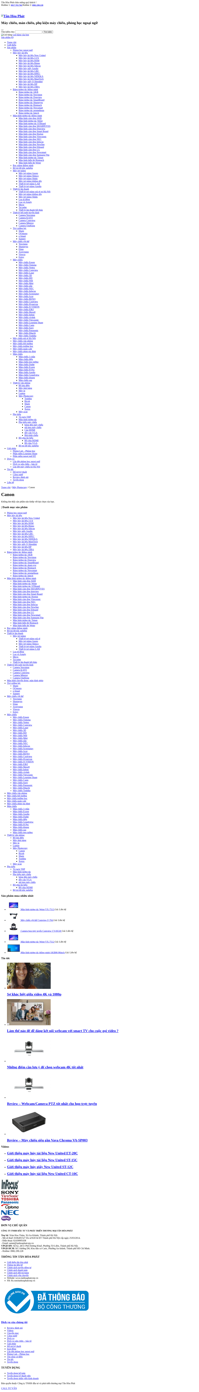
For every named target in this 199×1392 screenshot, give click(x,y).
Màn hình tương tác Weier (31, 121)
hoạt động (11, 1349)
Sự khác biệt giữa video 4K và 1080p (34, 994)
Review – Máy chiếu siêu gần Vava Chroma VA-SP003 (47, 1140)
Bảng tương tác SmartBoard (31, 100)
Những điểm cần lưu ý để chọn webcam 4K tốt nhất (45, 1067)
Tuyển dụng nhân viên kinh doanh (23, 1378)
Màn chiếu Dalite (27, 364)
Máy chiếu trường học (23, 346)
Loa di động (24, 199)
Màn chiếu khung (27, 377)
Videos (10, 1330)
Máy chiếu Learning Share (31, 322)
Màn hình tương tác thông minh (27, 115)
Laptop (22, 393)
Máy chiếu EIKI (26, 309)
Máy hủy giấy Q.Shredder (31, 81)
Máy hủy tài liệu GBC (29, 71)
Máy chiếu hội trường (23, 343)
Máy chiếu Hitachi (27, 333)
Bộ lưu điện (24, 385)
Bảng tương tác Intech (29, 113)
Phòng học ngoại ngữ (23, 50)
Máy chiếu (18, 259)
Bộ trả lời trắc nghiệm (23, 168)
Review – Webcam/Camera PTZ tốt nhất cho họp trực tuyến (52, 1104)
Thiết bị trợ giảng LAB (29, 184)
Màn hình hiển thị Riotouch (31, 160)
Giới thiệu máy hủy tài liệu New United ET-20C (42, 1153)
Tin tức (10, 469)
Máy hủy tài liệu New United (32, 55)
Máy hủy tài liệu (20, 53)
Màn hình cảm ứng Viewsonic (32, 136)
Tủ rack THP (25, 417)
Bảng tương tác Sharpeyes (31, 102)
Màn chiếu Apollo (27, 372)
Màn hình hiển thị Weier (30, 163)
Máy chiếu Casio (26, 325)
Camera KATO (26, 218)
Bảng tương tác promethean (31, 110)
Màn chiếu (18, 354)
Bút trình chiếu (31, 435)
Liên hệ (10, 482)
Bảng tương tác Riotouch (30, 105)
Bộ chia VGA (30, 443)
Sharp (21, 231)
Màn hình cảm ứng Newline (32, 144)
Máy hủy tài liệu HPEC (29, 73)
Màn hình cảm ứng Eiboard (31, 147)
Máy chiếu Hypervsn (28, 304)
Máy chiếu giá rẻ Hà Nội (24, 338)
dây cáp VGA (30, 432)
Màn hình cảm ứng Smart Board (33, 131)
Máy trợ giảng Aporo (28, 173)
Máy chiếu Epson (27, 262)
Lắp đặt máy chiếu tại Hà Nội (26, 466)
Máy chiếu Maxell (27, 312)
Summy (22, 239)
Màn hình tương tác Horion (25, 596)
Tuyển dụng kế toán (16, 1373)
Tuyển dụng (18, 480)
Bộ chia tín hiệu (26, 438)
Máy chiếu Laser (26, 273)
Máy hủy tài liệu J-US (29, 58)
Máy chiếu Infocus (27, 291)
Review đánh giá (20, 477)
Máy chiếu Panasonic (28, 330)
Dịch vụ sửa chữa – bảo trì (25, 464)
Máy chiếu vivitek (27, 317)
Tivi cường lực (19, 228)
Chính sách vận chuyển (18, 1275)
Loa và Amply (25, 202)
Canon (27, 406)
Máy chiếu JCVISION (29, 307)
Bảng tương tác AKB (28, 92)
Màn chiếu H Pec (27, 370)
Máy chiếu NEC (26, 288)
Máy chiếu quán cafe (22, 349)
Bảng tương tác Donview (30, 97)
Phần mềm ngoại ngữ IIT (24, 456)
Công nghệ (18, 474)
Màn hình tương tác (28, 419)
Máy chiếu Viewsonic (29, 320)
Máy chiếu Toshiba (27, 335)
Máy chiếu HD (25, 278)
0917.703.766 (16, 5)
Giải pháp (11, 448)
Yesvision (23, 244)
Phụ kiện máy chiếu (28, 422)
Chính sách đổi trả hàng (18, 1272)
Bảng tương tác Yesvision (30, 94)
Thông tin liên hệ (15, 1265)
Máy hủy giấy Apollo (28, 68)
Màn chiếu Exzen (27, 367)
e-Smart (22, 236)
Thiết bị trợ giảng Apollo (30, 186)
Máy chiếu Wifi (26, 280)
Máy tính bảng (25, 388)
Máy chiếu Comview (28, 270)
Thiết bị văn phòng (21, 383)
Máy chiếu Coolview (28, 301)
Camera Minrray (26, 223)
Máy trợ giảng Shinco (29, 176)
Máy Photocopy (26, 396)
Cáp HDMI (29, 430)
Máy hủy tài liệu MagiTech (31, 79)
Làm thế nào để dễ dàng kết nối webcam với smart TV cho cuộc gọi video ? (62, 1031)
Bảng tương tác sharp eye (24, 565)
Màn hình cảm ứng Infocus (31, 142)
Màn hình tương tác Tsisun (31, 157)
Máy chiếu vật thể (21, 241)
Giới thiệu (11, 45)
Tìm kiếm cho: (8, 32)
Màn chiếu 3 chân (27, 356)
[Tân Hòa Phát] (12, 16)
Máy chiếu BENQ (27, 299)
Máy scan (23, 411)
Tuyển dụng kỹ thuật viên (19, 1376)
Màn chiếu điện (26, 359)
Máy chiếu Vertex (27, 267)
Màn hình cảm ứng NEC (30, 139)
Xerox (27, 409)
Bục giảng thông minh (23, 165)
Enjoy (21, 257)
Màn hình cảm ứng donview (26, 591)
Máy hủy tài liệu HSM (29, 60)
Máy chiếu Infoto (27, 315)
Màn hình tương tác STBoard (32, 123)
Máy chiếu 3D (25, 275)
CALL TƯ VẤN (9, 1388)
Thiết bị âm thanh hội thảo (31, 210)
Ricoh (27, 401)
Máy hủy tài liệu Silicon (30, 66)
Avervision (24, 252)
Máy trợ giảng (19, 170)
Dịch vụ (10, 459)
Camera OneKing (27, 225)
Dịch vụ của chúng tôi (14, 1322)
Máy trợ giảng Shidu (28, 178)
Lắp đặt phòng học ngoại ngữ (26, 461)
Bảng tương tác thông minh (25, 89)
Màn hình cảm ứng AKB (30, 118)
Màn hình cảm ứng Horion (31, 134)
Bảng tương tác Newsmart (31, 108)
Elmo (21, 249)
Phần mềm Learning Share (25, 453)
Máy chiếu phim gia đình (24, 351)
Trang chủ (11, 42)
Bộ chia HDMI (31, 440)
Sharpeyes (23, 246)
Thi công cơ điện (15, 1356)
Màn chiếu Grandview (29, 375)
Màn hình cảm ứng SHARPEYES (34, 126)
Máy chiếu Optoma (27, 265)
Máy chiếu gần (25, 286)
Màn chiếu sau (25, 380)
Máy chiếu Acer (26, 296)
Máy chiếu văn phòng (23, 341)
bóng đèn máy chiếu (33, 425)
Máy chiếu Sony (26, 328)
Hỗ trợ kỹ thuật (20, 472)
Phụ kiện (17, 414)
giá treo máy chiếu (32, 427)
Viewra (22, 254)
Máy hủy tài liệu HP (28, 84)
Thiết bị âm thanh (21, 189)
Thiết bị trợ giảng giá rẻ (29, 638)
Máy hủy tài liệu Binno (29, 63)
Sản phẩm (11, 47)
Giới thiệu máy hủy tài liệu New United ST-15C (42, 1160)
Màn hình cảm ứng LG (29, 149)
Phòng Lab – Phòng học (24, 451)
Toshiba (28, 398)
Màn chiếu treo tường (28, 362)
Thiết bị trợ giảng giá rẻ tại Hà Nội (34, 191)
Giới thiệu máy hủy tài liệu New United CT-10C (42, 1174)
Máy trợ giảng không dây (30, 181)
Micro (21, 204)
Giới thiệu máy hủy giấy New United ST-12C (40, 1167)
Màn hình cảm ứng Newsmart (32, 152)
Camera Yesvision (27, 215)
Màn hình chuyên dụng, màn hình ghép (25, 680)
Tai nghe (23, 207)
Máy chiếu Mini (26, 283)
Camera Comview (27, 220)
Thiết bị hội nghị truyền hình (26, 212)
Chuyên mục (13, 1333)
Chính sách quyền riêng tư (19, 1267)
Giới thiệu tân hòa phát (17, 1262)
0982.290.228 (37, 5)
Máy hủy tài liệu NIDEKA (31, 76)
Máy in (22, 390)
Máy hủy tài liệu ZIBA (29, 87)
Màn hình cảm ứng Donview (32, 128)
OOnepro (23, 233)
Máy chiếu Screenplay (29, 294)
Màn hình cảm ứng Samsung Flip (34, 155)
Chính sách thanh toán (17, 1270)
